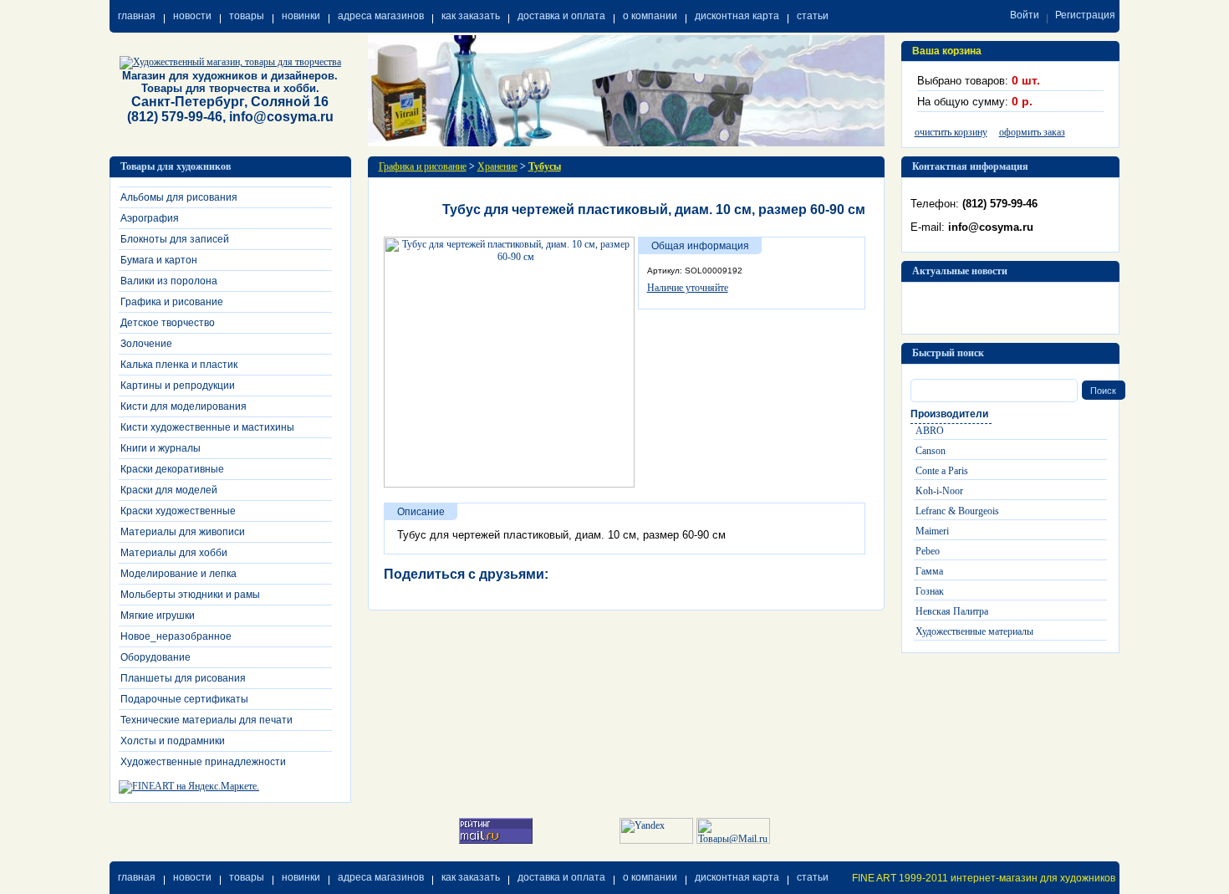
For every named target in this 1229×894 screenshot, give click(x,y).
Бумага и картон (158, 260)
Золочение (146, 344)
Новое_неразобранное (176, 636)
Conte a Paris (941, 471)
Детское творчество (167, 323)
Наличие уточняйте (687, 288)
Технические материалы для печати (206, 720)
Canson (930, 451)
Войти (1024, 15)
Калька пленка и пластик (178, 364)
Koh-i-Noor (939, 491)
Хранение (497, 166)
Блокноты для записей (174, 239)
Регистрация (1085, 15)
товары (246, 16)
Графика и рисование (171, 302)
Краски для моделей (168, 490)
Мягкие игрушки (157, 615)
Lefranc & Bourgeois (957, 511)
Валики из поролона (168, 281)
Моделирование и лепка (178, 574)
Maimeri (932, 531)
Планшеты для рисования (183, 678)
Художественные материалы (974, 631)
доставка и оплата (561, 16)
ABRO (929, 431)
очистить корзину (951, 132)
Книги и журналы (160, 448)
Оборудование (155, 657)
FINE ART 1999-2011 (900, 878)
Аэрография (149, 218)
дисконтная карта (737, 16)
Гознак (929, 591)
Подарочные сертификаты (184, 699)
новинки (301, 16)
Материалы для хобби (173, 553)
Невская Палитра (951, 611)
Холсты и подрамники (172, 741)
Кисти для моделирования (183, 406)
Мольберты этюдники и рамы (190, 594)
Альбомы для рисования (178, 197)
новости (192, 16)
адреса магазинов (381, 16)
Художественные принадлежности (203, 762)
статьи (813, 16)
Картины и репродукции (177, 385)
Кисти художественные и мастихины (207, 427)
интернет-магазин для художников (1033, 878)
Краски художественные (178, 511)
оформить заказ (1032, 132)
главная (137, 16)
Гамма (929, 571)
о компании (650, 16)
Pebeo (927, 551)
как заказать (470, 16)
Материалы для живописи (182, 532)
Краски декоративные (172, 469)
